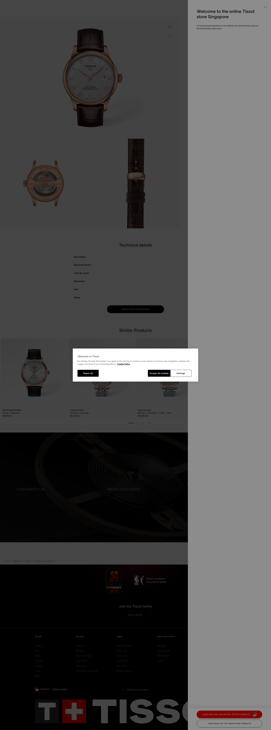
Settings (181, 373)
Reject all (88, 373)
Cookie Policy (123, 364)
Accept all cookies (159, 373)
